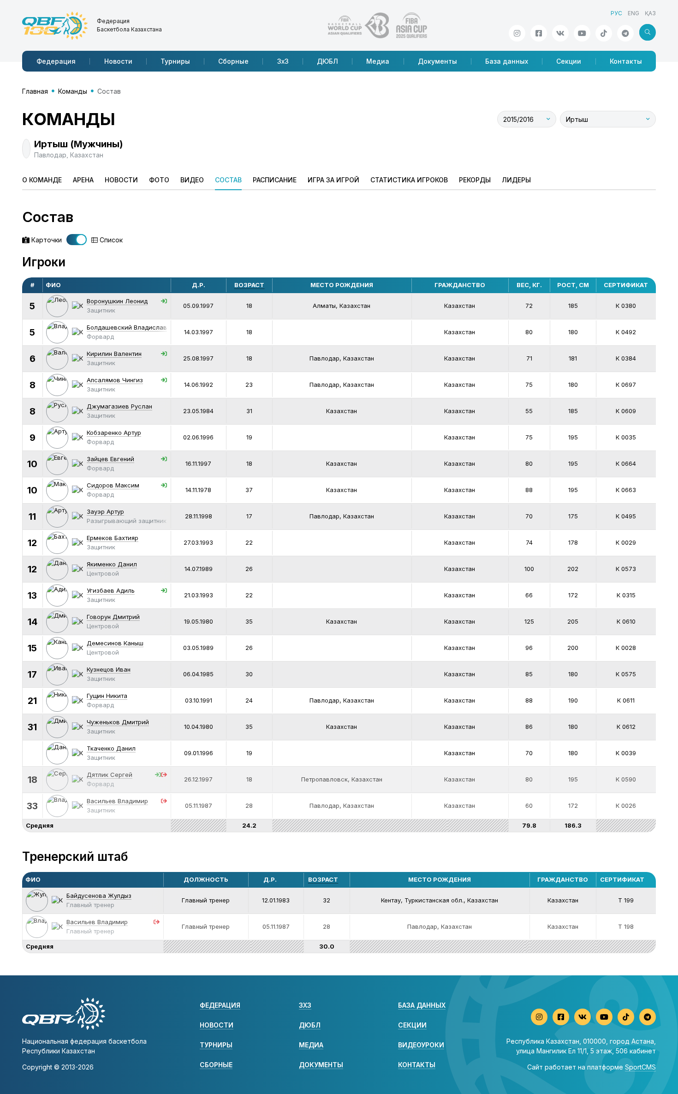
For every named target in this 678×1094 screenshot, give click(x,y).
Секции (568, 61)
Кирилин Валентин (114, 353)
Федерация (56, 61)
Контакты (626, 61)
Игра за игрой (333, 180)
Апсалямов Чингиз (115, 380)
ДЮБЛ (327, 61)
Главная (35, 91)
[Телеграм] (625, 33)
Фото (159, 180)
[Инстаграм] (517, 33)
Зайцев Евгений (110, 459)
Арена (83, 180)
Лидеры (516, 180)
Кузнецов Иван (109, 669)
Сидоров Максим (113, 485)
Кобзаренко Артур (114, 432)
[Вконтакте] (560, 33)
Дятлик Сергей (109, 774)
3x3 (305, 1005)
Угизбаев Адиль (111, 590)
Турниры (175, 61)
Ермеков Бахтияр (112, 537)
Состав (228, 180)
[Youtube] (582, 33)
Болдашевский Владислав (127, 327)
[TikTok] (603, 33)
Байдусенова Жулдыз (98, 895)
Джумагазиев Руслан (119, 406)
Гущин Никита (107, 695)
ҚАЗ (650, 13)
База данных (506, 61)
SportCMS (640, 1067)
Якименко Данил (112, 564)
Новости (118, 61)
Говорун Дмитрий (113, 616)
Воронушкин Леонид (117, 301)
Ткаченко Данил (111, 748)
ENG (633, 13)
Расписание (275, 180)
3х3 (283, 61)
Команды (72, 91)
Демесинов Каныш (115, 643)
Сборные (233, 61)
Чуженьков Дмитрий (118, 722)
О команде (42, 180)
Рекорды (475, 180)
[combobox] (526, 119)
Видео (192, 180)
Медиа (377, 61)
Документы (437, 61)
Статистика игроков (409, 180)
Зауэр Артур (105, 511)
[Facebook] (538, 33)
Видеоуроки (421, 1045)
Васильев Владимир (117, 801)
